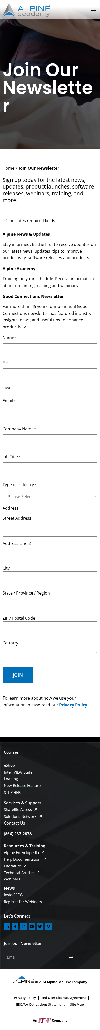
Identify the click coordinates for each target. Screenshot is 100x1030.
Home (8, 168)
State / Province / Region (26, 593)
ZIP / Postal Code (19, 618)
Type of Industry (19, 484)
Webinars (12, 879)
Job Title (12, 457)
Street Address (17, 518)
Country (10, 643)
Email (9, 400)
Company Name (19, 429)
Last (7, 388)
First (7, 363)
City (6, 568)
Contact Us (14, 823)
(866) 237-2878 (18, 833)
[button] (93, 10)
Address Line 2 (17, 543)
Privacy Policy (73, 705)
